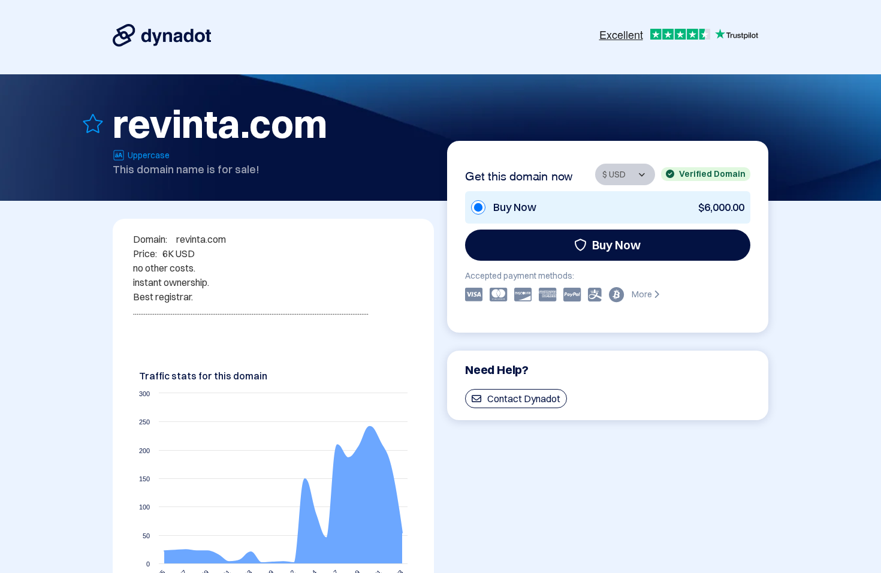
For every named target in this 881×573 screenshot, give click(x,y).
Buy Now (616, 244)
